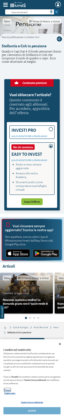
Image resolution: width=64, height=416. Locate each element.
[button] (2, 312)
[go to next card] (58, 295)
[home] (5, 327)
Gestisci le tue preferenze (32, 402)
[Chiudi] (60, 344)
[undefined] (26, 318)
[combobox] (32, 11)
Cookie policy (10, 393)
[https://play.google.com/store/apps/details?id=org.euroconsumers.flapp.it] (46, 253)
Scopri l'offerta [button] (32, 202)
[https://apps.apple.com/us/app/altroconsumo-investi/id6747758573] (18, 253)
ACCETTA (32, 410)
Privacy (7, 389)
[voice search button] (50, 11)
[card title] (26, 293)
